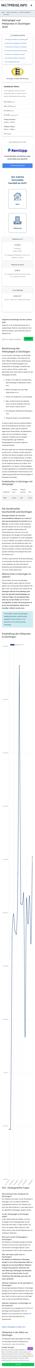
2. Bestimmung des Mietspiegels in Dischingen (15, 43)
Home (3, 12)
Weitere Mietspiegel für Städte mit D (13, 1327)
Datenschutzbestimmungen (22, 1360)
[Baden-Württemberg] (17, 72)
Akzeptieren (18, 1364)
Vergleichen (28, 338)
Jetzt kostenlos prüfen (17, 165)
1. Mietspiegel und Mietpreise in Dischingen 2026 (16, 39)
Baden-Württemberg (12, 12)
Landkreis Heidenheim (25, 12)
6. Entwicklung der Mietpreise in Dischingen (14, 58)
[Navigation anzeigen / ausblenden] (31, 5)
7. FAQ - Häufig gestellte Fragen (11, 61)
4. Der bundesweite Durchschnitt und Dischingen (15, 50)
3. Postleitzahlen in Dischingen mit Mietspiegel (15, 47)
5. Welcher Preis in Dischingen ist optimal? (14, 54)
